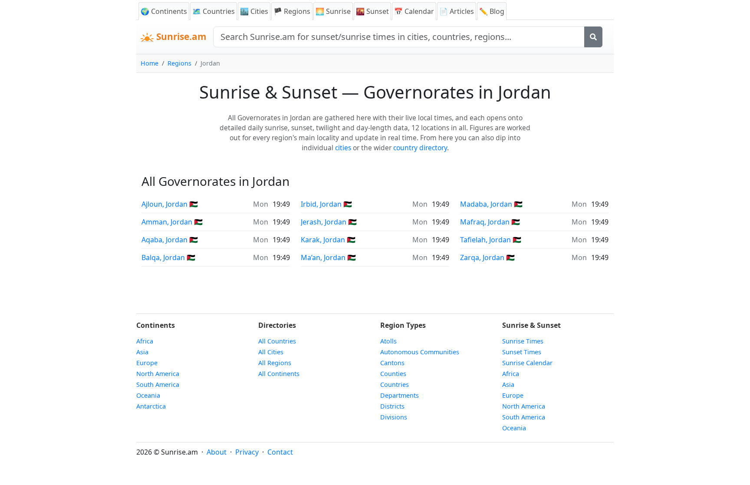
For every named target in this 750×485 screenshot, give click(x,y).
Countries (394, 384)
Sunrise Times (522, 341)
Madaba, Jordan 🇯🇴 (491, 204)
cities (343, 147)
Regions (179, 63)
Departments (399, 395)
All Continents (278, 374)
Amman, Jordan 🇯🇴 (172, 222)
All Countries (277, 341)
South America (157, 384)
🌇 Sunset (372, 11)
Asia (142, 352)
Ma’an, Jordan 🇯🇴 (328, 257)
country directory (420, 147)
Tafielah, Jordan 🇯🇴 (490, 239)
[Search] (593, 36)
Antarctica (151, 406)
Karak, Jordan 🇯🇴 (328, 239)
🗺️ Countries (213, 11)
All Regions (274, 363)
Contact (280, 452)
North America (157, 374)
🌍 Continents (164, 11)
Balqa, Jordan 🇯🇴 (168, 257)
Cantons (392, 363)
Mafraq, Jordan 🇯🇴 (490, 222)
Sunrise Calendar (527, 363)
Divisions (393, 417)
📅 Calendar (414, 11)
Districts (392, 406)
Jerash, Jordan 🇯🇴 (329, 222)
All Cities (270, 352)
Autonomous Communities (419, 352)
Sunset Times (521, 352)
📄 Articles (456, 11)
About (217, 452)
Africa (144, 341)
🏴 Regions (291, 11)
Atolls (388, 341)
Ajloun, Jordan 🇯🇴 (169, 204)
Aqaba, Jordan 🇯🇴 (169, 239)
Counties (393, 374)
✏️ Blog (491, 11)
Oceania (148, 395)
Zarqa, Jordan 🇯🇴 (487, 257)
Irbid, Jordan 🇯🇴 (326, 204)
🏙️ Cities (254, 11)
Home (149, 63)
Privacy (247, 452)
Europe (147, 363)
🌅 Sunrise (333, 11)
